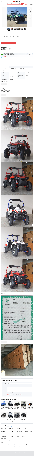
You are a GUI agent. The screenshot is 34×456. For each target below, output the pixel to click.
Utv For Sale (12, 446)
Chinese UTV (17, 446)
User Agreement (21, 452)
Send (8, 394)
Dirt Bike (26, 428)
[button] (30, 68)
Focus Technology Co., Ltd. (12, 452)
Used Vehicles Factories (19, 444)
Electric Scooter (3, 431)
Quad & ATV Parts (19, 431)
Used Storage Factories (26, 444)
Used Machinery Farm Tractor (5, 446)
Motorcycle (18, 428)
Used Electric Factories (4, 444)
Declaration (25, 452)
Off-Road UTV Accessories (21, 440)
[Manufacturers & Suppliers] (17, 1)
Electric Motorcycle (3, 428)
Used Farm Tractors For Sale (5, 448)
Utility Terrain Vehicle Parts (4, 440)
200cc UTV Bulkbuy (12, 448)
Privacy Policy (29, 452)
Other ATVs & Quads (11, 431)
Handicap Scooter (11, 428)
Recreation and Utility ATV (28, 431)
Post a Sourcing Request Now (24, 394)
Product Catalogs (12, 426)
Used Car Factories (11, 444)
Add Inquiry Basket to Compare (17, 31)
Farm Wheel (22, 446)
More (1, 449)
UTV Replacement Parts (13, 440)
